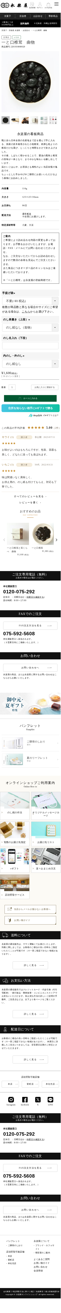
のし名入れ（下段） (15, 337)
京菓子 (7, 16)
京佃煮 (22, 16)
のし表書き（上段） (17, 319)
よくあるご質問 (42, 1259)
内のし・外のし (14, 355)
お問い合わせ (40, 1267)
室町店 (30, 1084)
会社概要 (6, 1291)
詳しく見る (30, 965)
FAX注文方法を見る (30, 625)
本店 (10, 1084)
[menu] (56, 3)
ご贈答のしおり (15, 1245)
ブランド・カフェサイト (44, 1247)
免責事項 (39, 1291)
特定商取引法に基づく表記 (23, 1291)
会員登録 (38, 1270)
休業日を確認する (35, 597)
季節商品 (53, 16)
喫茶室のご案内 (42, 1253)
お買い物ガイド (42, 1263)
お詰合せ (37, 16)
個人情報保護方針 (52, 1291)
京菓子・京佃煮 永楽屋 (11, 30)
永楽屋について (42, 1241)
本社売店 (50, 1084)
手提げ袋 (9, 292)
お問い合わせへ (30, 667)
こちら (26, 311)
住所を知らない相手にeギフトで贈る (30, 408)
